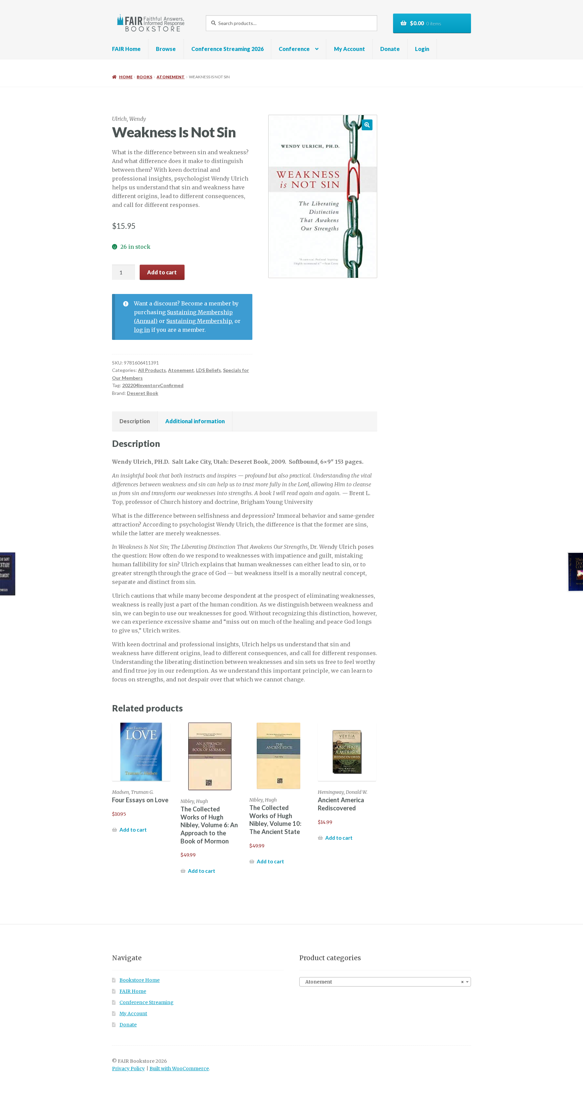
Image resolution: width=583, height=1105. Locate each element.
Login (422, 49)
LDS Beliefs (208, 370)
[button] (367, 124)
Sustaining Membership (199, 321)
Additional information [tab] (195, 421)
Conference (294, 49)
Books (144, 76)
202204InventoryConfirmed (153, 385)
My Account (349, 49)
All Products (152, 370)
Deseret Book (142, 393)
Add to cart (162, 272)
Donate (390, 49)
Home (125, 76)
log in (142, 329)
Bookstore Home (139, 980)
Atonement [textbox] (383, 982)
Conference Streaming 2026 (227, 49)
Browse (166, 49)
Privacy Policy (128, 1069)
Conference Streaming (146, 1002)
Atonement (171, 76)
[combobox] (385, 982)
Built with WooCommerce (179, 1069)
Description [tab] (134, 421)
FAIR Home (126, 49)
